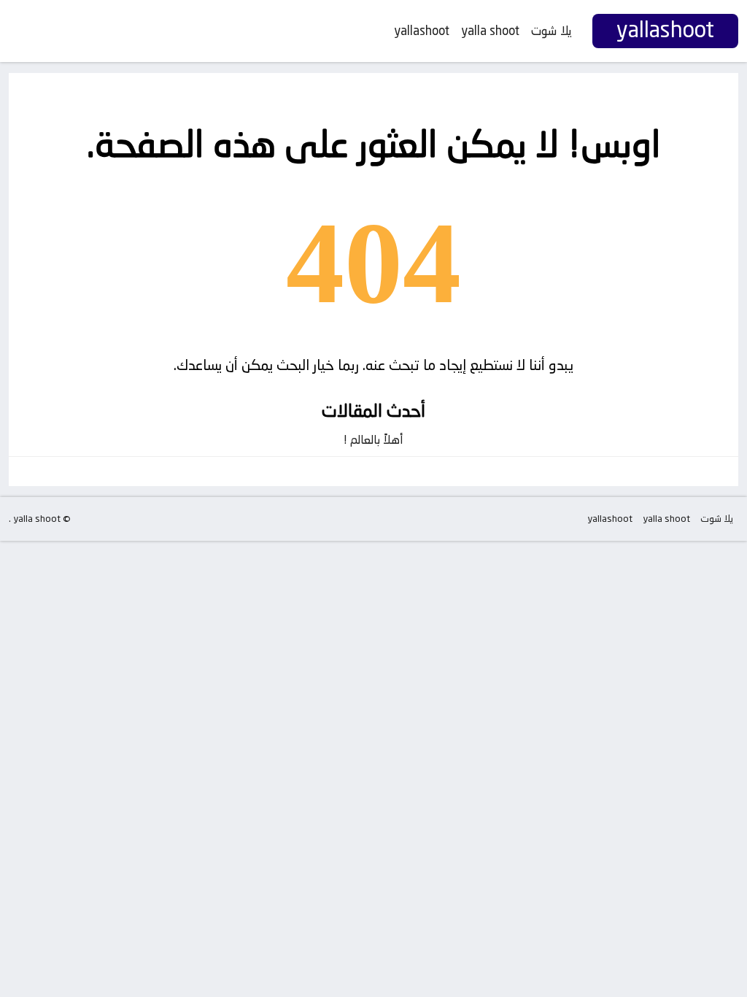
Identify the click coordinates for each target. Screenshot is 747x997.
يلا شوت (551, 30)
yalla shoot (490, 30)
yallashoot (421, 30)
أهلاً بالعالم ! (373, 440)
